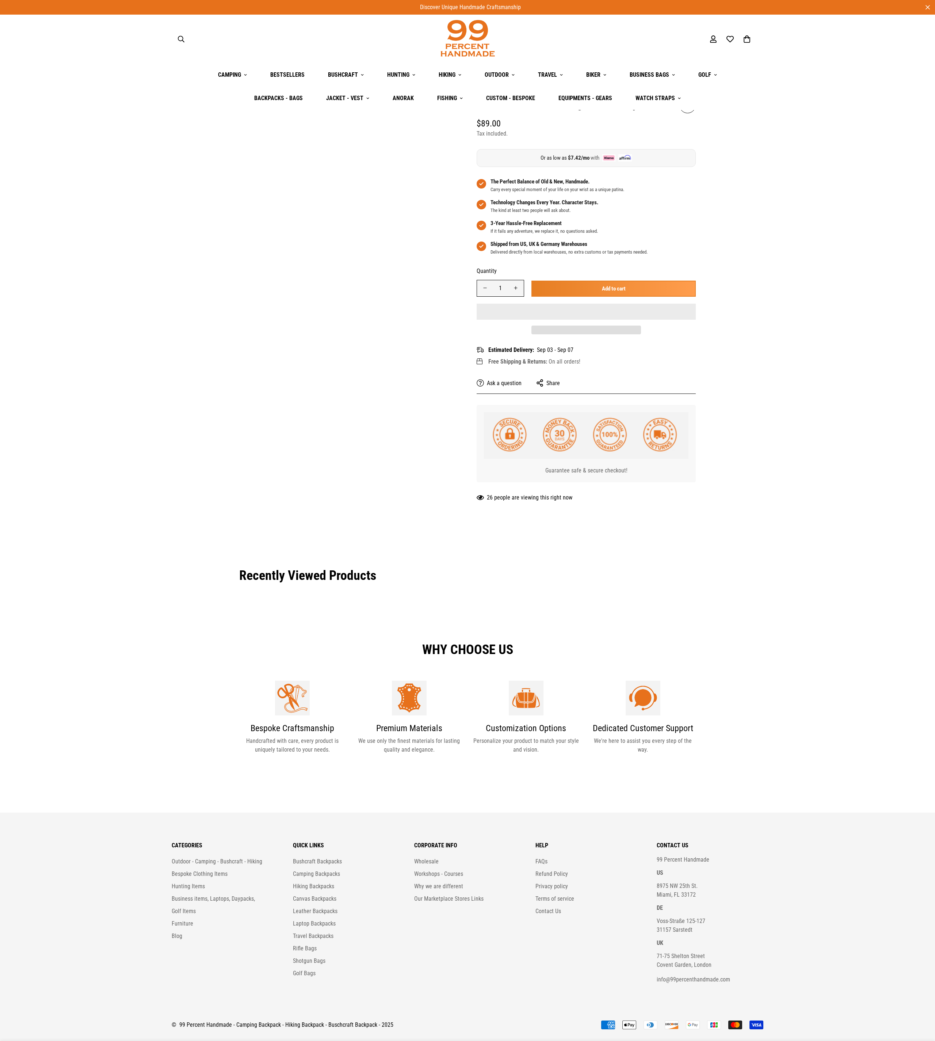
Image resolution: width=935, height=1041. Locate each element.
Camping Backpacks (316, 873)
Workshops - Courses (438, 873)
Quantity (487, 270)
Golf (704, 74)
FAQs (541, 861)
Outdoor (497, 74)
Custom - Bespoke (510, 98)
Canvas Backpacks (314, 898)
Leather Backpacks (315, 911)
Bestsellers (287, 74)
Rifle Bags (305, 948)
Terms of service (554, 898)
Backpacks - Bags (278, 98)
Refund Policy (551, 873)
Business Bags (649, 74)
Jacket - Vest (344, 98)
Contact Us (548, 911)
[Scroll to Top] (920, 1001)
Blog (177, 935)
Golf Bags (304, 973)
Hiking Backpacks (313, 886)
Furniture (182, 923)
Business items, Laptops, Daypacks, (213, 898)
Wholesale (426, 861)
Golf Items (184, 911)
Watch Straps (655, 98)
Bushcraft (343, 74)
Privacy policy (551, 886)
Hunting (398, 74)
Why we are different (438, 886)
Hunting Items (188, 886)
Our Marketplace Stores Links (449, 898)
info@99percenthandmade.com (693, 979)
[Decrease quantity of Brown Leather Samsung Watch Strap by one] (485, 288)
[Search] (181, 39)
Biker (593, 74)
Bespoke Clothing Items (200, 873)
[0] (747, 39)
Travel (547, 74)
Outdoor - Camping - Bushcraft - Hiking (217, 861)
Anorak (403, 98)
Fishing (447, 98)
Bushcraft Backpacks (317, 861)
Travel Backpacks (313, 935)
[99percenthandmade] (467, 39)
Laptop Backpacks (314, 923)
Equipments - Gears (585, 98)
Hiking (447, 74)
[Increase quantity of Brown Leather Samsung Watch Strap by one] (516, 288)
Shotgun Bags (309, 960)
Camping (229, 74)
